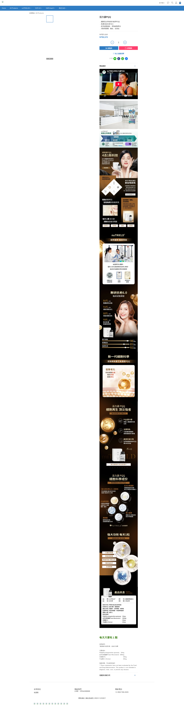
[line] (114, 58)
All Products (14, 8)
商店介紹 (62, 8)
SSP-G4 (38, 8)
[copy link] (126, 58)
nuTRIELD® (26, 8)
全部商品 (32, 13)
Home (4, 8)
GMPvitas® (50, 8)
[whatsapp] (122, 58)
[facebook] (118, 58)
